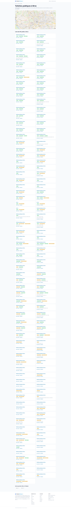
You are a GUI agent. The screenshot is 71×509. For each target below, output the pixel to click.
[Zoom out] (16, 12)
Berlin (40, 496)
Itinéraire (21, 37)
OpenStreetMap (52, 28)
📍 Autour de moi (52, 11)
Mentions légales (50, 496)
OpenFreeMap (42, 28)
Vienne (41, 497)
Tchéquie (19, 3)
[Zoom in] (16, 11)
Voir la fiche (17, 37)
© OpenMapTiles (46, 28)
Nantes (32, 501)
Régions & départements (52, 1)
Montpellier (32, 502)
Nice (31, 500)
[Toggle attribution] (54, 28)
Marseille (32, 496)
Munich (41, 501)
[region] (35, 19)
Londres (41, 495)
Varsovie (41, 500)
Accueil (16, 3)
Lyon (32, 497)
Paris (32, 495)
